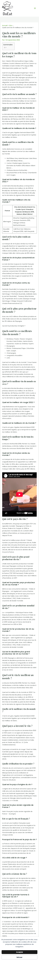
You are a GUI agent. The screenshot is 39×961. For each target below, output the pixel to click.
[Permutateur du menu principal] (35, 8)
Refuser (19, 957)
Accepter (19, 952)
